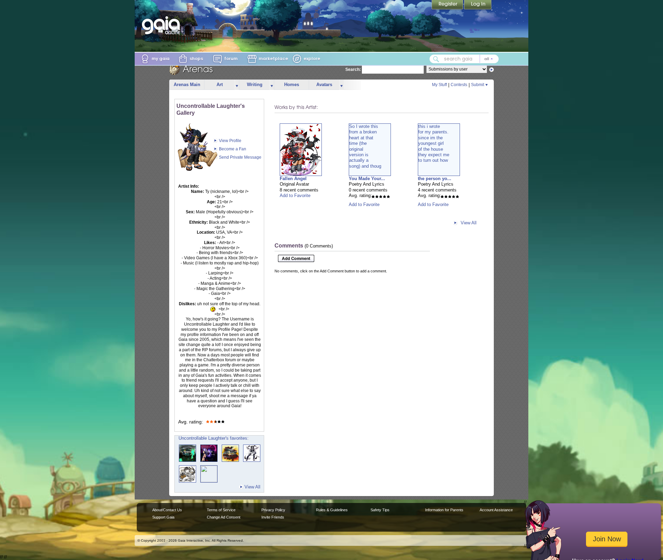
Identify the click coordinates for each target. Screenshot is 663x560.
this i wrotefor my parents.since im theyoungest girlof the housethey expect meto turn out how (433, 143)
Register (448, 5)
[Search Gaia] (436, 59)
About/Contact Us (167, 510)
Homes (291, 84)
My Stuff (439, 84)
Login (478, 5)
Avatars (324, 84)
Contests (459, 84)
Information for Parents (444, 510)
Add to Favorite (295, 195)
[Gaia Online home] (162, 25)
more (237, 85)
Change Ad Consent (223, 517)
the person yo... (434, 178)
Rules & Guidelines (332, 510)
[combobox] (464, 59)
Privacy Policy (273, 510)
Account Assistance (496, 510)
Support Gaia (163, 517)
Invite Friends (272, 517)
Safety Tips (380, 510)
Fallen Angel (293, 178)
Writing (254, 84)
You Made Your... (367, 178)
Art (220, 84)
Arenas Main (187, 84)
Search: (353, 69)
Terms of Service (221, 510)
